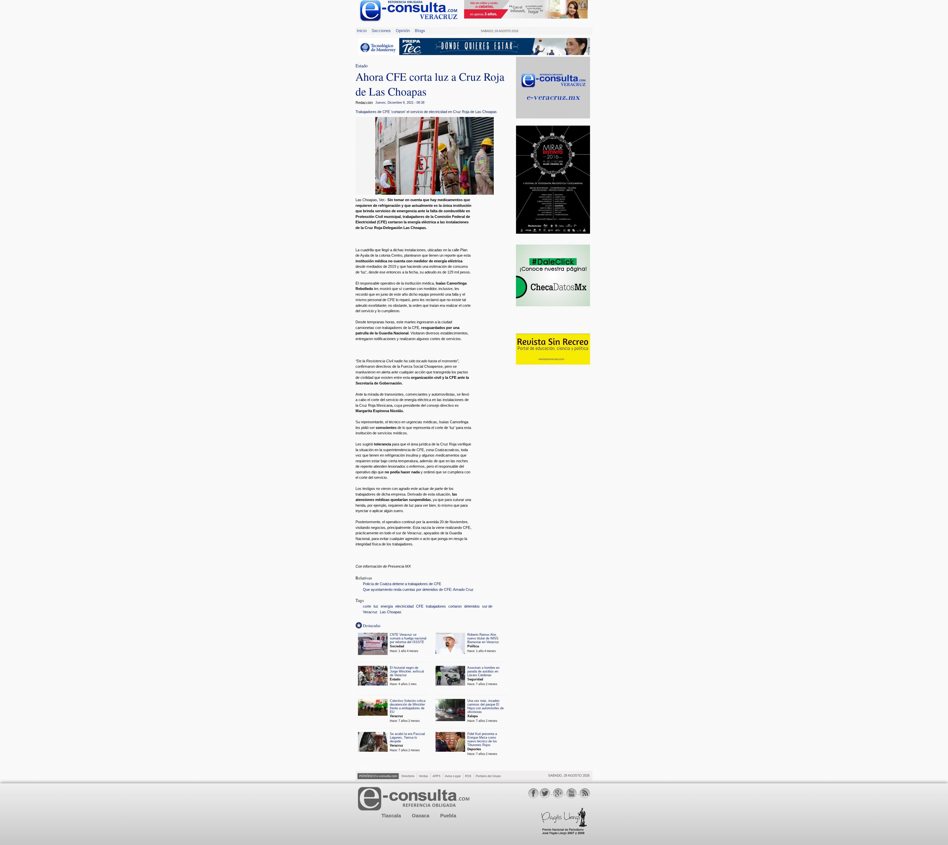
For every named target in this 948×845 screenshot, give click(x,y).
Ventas (423, 776)
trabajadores (436, 606)
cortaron (455, 606)
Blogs (420, 30)
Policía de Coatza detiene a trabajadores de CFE (402, 584)
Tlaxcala (391, 815)
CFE (419, 606)
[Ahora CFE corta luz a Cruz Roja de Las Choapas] (434, 193)
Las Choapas (390, 612)
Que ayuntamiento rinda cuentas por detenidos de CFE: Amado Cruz (418, 590)
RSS (468, 776)
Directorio (408, 776)
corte (367, 606)
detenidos (472, 606)
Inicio (362, 30)
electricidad (404, 606)
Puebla (448, 815)
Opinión (403, 30)
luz (376, 606)
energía (387, 606)
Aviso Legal (453, 776)
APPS (436, 776)
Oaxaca (420, 815)
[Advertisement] (494, 277)
